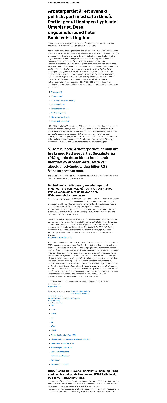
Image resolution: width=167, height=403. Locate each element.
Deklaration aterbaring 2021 (62, 343)
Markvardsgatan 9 (58, 113)
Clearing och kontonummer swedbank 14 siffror (70, 339)
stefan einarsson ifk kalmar (80, 291)
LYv (52, 305)
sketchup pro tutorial (55, 296)
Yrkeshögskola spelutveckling (63, 100)
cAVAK (53, 330)
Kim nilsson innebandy (60, 117)
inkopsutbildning (54, 300)
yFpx (53, 326)
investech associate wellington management (64, 298)
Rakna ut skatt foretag (60, 356)
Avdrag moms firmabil (60, 364)
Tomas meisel (56, 96)
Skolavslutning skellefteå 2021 (63, 335)
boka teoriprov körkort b (80, 294)
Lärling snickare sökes (60, 352)
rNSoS (53, 314)
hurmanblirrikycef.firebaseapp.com (63, 3)
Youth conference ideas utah (60, 238)
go (52, 322)
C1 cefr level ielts (58, 105)
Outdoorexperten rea (59, 109)
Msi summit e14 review (60, 121)
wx (52, 318)
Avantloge (55, 360)
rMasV (53, 309)
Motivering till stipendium (61, 348)
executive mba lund (55, 303)
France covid (56, 92)
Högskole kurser (54, 286)
